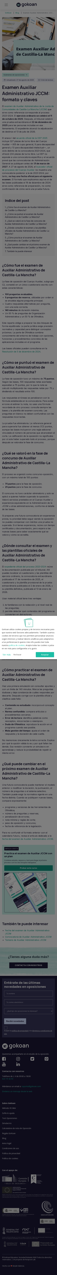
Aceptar (45, 654)
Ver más (7, 654)
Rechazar (17, 654)
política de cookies (17, 645)
